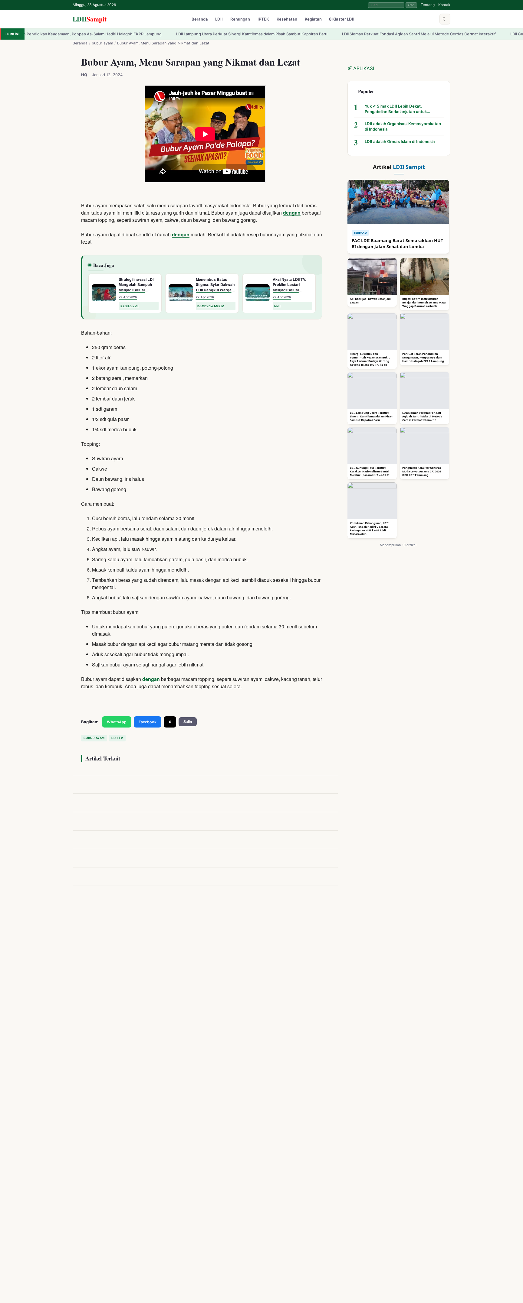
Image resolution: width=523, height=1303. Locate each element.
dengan (292, 212)
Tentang (428, 4)
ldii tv (117, 738)
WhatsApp (117, 722)
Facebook (147, 722)
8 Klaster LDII (341, 19)
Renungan (240, 19)
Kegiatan (313, 19)
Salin (187, 722)
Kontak (444, 4)
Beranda (200, 19)
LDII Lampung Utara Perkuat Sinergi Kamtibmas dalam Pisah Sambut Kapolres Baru (205, 34)
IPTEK (263, 19)
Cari (411, 5)
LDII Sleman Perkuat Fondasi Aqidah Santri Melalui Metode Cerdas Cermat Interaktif (372, 34)
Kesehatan (287, 19)
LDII (90, 19)
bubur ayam (102, 43)
